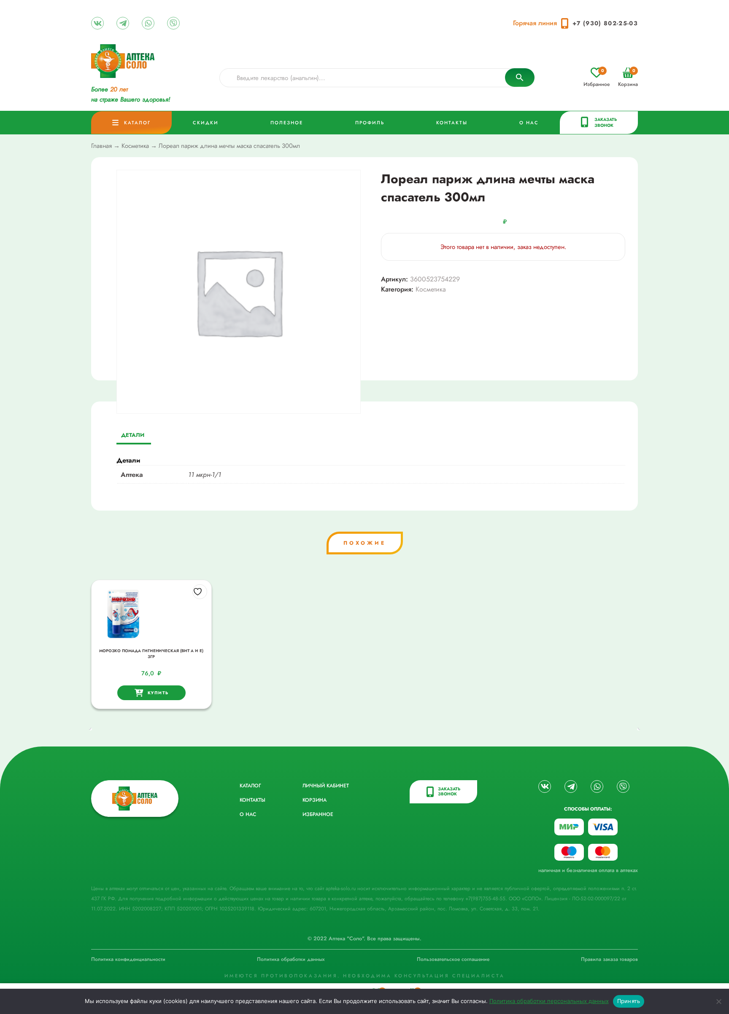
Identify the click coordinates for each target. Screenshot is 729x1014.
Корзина (628, 77)
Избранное (596, 77)
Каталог (137, 122)
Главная (101, 145)
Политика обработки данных (291, 959)
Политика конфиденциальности (128, 959)
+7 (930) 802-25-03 (605, 23)
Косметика (135, 145)
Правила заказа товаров (609, 959)
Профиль (369, 122)
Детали (132, 435)
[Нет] (718, 1001)
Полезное (286, 122)
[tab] (132, 435)
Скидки (206, 122)
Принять (628, 1001)
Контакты (451, 122)
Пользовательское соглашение (453, 959)
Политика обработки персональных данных (549, 1001)
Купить (158, 693)
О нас (529, 122)
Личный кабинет (325, 785)
